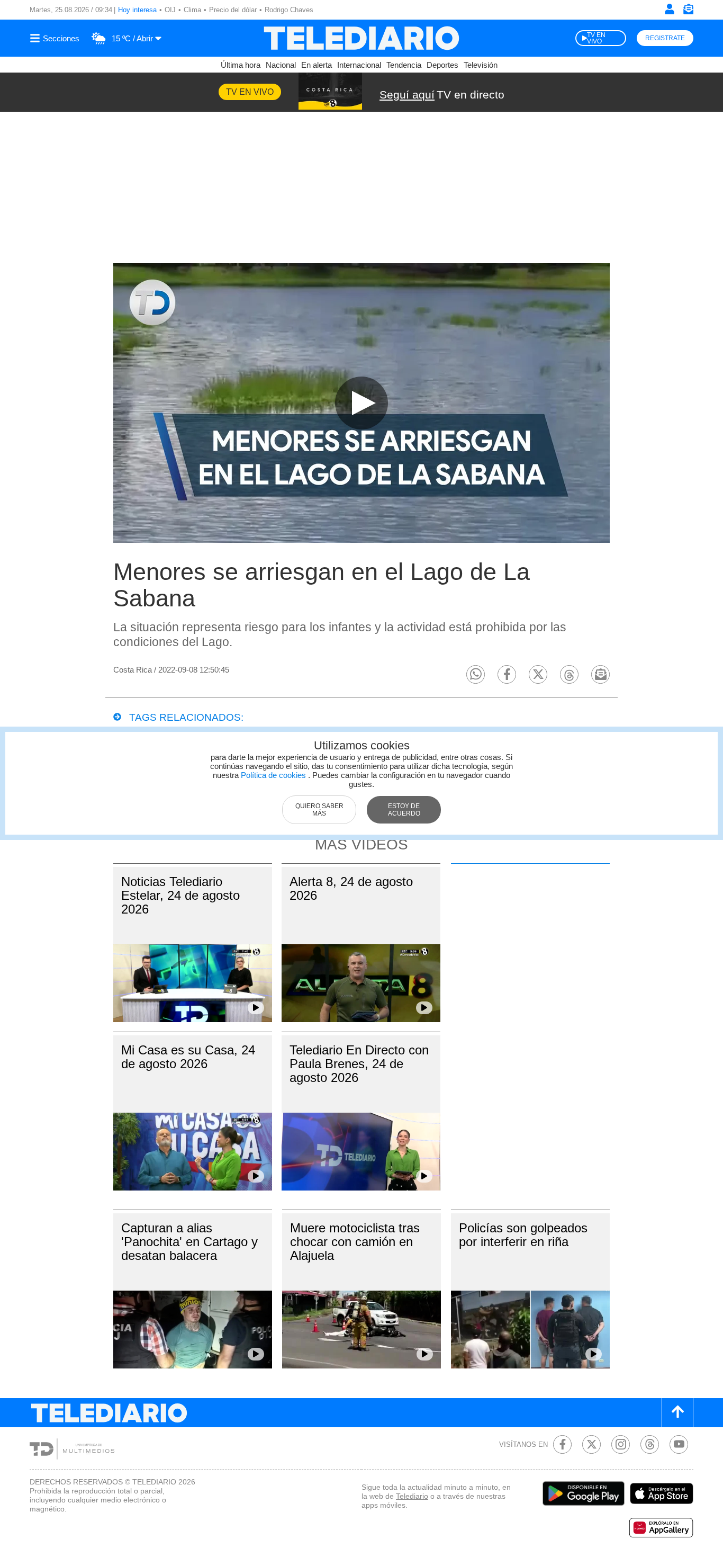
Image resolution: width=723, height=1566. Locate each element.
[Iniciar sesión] (669, 9)
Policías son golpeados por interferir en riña (523, 1235)
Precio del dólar (233, 10)
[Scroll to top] (677, 1412)
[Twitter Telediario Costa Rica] (591, 1444)
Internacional (359, 64)
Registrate (665, 38)
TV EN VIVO (596, 38)
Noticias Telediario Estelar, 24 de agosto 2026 (180, 895)
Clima (192, 10)
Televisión (481, 64)
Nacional (281, 64)
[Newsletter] (688, 11)
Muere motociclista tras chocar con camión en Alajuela (355, 1242)
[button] (475, 674)
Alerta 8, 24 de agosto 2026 (351, 888)
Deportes (442, 64)
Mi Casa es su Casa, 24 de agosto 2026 (188, 1057)
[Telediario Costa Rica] (361, 38)
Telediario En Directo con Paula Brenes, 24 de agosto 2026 (359, 1064)
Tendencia (403, 64)
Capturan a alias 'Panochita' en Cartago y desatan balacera (189, 1242)
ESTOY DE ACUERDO (404, 809)
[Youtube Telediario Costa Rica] (679, 1444)
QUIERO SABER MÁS (319, 809)
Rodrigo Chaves (289, 10)
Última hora (240, 64)
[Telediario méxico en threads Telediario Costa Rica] (649, 1444)
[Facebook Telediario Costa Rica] (562, 1444)
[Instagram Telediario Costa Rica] (620, 1444)
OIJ (170, 10)
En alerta (316, 64)
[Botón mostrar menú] (56, 38)
